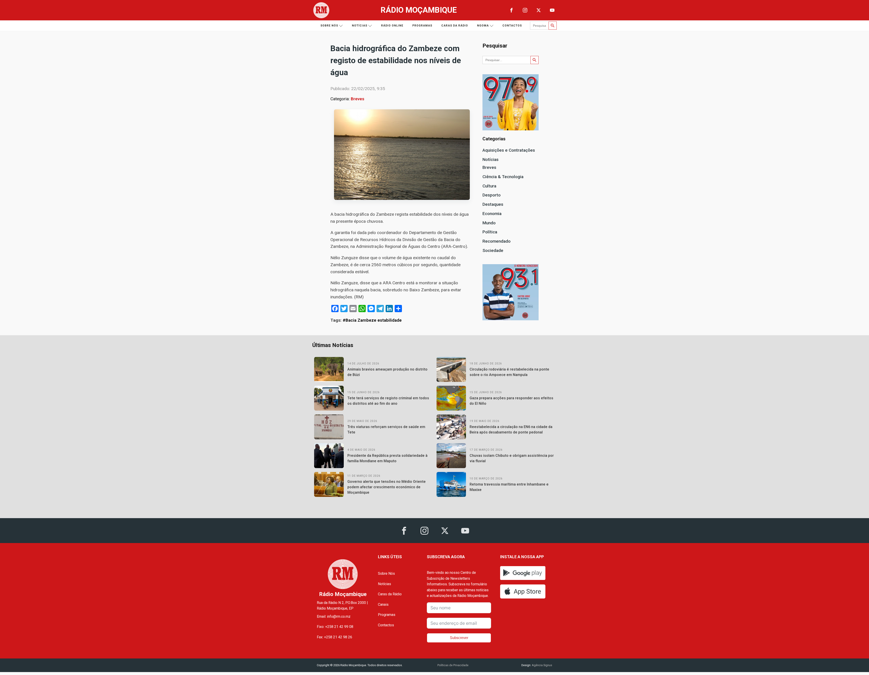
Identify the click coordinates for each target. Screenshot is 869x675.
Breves (357, 98)
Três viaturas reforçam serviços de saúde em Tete (386, 429)
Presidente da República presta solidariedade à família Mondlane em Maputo (387, 458)
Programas (422, 25)
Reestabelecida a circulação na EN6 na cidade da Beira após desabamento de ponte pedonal (511, 429)
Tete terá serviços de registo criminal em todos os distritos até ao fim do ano (388, 401)
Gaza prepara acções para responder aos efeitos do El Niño (511, 401)
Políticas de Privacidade (452, 665)
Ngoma (483, 25)
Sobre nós (329, 25)
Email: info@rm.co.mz (334, 616)
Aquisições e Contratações (508, 150)
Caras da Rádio (454, 25)
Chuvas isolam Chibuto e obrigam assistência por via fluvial (512, 458)
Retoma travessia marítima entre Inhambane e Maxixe (509, 487)
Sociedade (492, 250)
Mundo (489, 222)
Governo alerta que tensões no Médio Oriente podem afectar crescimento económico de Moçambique (386, 487)
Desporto (491, 195)
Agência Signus (541, 665)
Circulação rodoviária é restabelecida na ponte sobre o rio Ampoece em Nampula (509, 372)
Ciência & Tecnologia (502, 176)
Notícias (359, 25)
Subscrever (459, 638)
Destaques (492, 204)
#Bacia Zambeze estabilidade (372, 320)
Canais (383, 604)
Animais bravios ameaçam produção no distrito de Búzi (387, 372)
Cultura (489, 186)
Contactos (512, 25)
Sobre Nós (386, 573)
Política (489, 232)
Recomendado (496, 241)
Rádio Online (392, 25)
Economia (491, 213)
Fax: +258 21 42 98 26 (334, 637)
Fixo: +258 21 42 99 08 (335, 627)
